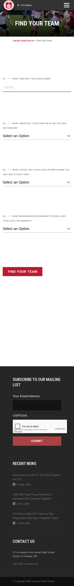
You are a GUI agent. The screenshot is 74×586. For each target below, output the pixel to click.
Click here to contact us (25, 563)
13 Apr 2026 (23, 503)
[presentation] (40, 427)
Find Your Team (22, 272)
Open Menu (66, 5)
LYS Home (26, 5)
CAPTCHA (20, 415)
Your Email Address (27, 396)
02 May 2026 (23, 484)
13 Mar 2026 (23, 523)
